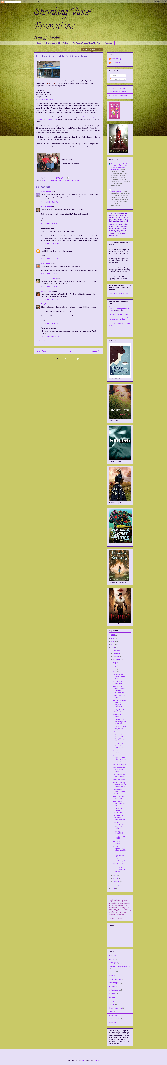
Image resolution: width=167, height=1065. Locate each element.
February (116, 881)
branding (112, 959)
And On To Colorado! (117, 842)
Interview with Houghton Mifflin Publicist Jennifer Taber (120, 319)
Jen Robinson (46, 291)
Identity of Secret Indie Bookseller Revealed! (119, 721)
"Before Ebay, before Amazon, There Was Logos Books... (119, 689)
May (115, 672)
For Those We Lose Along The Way (86, 43)
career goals (113, 963)
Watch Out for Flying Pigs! (118, 832)
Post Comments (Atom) (73, 359)
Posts (113, 76)
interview (112, 972)
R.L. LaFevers (116, 63)
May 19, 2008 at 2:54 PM (50, 336)
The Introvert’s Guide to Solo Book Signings (119, 817)
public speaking (114, 990)
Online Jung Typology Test (118, 293)
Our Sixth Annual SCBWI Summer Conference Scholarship (119, 167)
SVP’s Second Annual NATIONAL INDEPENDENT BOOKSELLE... (119, 867)
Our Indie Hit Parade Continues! (117, 810)
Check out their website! (44, 99)
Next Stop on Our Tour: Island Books (119, 769)
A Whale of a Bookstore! (117, 682)
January (116, 885)
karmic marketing (115, 979)
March (115, 878)
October (116, 656)
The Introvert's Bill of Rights (57, 43)
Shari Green (45, 263)
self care (112, 1004)
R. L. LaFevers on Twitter (118, 95)
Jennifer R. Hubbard (49, 278)
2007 (113, 889)
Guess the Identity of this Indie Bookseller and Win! (119, 729)
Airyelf (82, 1060)
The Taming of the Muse (120, 164)
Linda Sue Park (51, 119)
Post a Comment (45, 341)
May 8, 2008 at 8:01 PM (49, 323)
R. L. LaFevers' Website (117, 88)
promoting (112, 986)
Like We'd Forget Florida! (119, 696)
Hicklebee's (46, 180)
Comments (115, 79)
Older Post (96, 351)
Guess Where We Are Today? (119, 710)
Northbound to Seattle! (118, 715)
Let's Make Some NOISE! (119, 837)
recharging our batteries (117, 1001)
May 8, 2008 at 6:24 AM (49, 224)
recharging (112, 997)
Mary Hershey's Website (117, 92)
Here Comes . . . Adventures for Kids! (119, 803)
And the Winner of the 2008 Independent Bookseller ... (119, 703)
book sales (112, 955)
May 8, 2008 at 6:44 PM (49, 299)
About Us (108, 43)
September (117, 659)
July (114, 666)
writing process (114, 1022)
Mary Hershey (49, 178)
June (115, 669)
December (117, 650)
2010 (113, 641)
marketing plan (114, 983)
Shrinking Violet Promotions (63, 20)
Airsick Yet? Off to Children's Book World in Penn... (119, 746)
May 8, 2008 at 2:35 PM (49, 286)
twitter (111, 1012)
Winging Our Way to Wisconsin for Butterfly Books (119, 784)
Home (39, 43)
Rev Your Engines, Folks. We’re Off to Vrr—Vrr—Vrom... (119, 758)
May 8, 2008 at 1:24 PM (49, 273)
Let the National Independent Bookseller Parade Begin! (119, 858)
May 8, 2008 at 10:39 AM (50, 243)
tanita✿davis (46, 191)
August (116, 663)
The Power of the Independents (119, 775)
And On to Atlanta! (119, 765)
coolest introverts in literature (119, 966)
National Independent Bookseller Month (65, 180)
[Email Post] (68, 178)
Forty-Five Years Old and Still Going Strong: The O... (119, 738)
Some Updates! (116, 192)
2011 (113, 638)
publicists (112, 994)
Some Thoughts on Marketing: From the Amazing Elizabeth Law (120, 308)
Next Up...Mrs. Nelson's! (118, 752)
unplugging (113, 1015)
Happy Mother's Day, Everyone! (119, 797)
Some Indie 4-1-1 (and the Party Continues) (119, 791)
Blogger (97, 1060)
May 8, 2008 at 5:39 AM (49, 202)
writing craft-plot (114, 1019)
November (117, 653)
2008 (113, 647)
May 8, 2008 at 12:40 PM (50, 258)
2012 (113, 635)
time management (115, 1008)
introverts (112, 975)
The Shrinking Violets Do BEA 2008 (119, 676)
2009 (113, 644)
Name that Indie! (119, 780)
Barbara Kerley (88, 117)
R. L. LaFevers (116, 190)
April (115, 875)
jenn (43, 248)
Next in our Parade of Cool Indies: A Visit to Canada (119, 849)
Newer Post (41, 351)
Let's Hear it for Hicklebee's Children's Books (118, 825)
